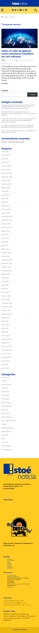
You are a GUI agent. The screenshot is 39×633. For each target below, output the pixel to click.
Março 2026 (5, 162)
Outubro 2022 (6, 310)
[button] (1, 10)
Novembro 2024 (6, 220)
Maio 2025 (4, 198)
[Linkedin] (26, 10)
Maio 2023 (4, 285)
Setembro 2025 (6, 184)
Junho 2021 (5, 368)
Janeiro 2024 (5, 256)
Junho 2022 (5, 325)
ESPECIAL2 (5, 413)
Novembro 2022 (6, 307)
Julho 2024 (5, 234)
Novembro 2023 (6, 263)
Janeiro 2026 (5, 170)
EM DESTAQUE (6, 406)
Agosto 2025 (5, 188)
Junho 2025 (5, 195)
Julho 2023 (5, 278)
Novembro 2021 (6, 350)
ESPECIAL (4, 410)
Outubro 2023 (6, 267)
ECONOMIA (5, 399)
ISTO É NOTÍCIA (10, 60)
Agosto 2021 (5, 361)
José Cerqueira (6, 417)
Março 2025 (5, 206)
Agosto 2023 (5, 274)
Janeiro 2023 (5, 299)
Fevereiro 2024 (6, 252)
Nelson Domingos (7, 428)
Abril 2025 (4, 202)
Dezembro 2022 (6, 303)
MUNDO (4, 424)
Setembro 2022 (6, 314)
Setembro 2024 (6, 227)
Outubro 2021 (5, 354)
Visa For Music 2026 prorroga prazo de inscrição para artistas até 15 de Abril (18, 131)
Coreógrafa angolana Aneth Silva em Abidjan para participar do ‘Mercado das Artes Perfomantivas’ (17, 126)
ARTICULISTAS (6, 384)
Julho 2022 (5, 321)
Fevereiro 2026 (6, 166)
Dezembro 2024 (6, 216)
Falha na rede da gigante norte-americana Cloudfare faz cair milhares (17, 53)
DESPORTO (5, 392)
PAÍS (3, 439)
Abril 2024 (4, 245)
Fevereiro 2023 (6, 296)
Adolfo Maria (5, 377)
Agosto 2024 (5, 231)
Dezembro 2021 (6, 346)
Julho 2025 (4, 191)
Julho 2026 (5, 151)
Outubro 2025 (6, 180)
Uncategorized (6, 449)
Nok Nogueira (6, 431)
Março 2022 (5, 336)
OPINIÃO (4, 435)
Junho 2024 (5, 238)
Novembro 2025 (6, 177)
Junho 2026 (5, 155)
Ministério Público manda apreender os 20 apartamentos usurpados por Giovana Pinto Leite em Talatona (19, 113)
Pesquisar (4, 90)
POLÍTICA (4, 442)
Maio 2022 (4, 328)
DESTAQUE (5, 395)
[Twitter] (15, 10)
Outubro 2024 (6, 224)
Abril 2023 (4, 289)
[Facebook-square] (13, 10)
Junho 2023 (5, 281)
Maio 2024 (4, 242)
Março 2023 (5, 292)
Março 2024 (5, 249)
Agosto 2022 (5, 318)
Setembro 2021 (6, 357)
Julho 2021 (4, 364)
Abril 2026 (4, 159)
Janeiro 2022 (5, 343)
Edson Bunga (5, 402)
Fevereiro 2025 (6, 209)
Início (6, 17)
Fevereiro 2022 (6, 339)
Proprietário (8, 500)
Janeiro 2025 (5, 213)
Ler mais (4, 83)
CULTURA (4, 388)
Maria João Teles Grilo (8, 421)
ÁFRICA (4, 381)
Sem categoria (6, 446)
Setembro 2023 (6, 271)
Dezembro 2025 (6, 173)
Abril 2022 (4, 332)
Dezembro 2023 (6, 260)
